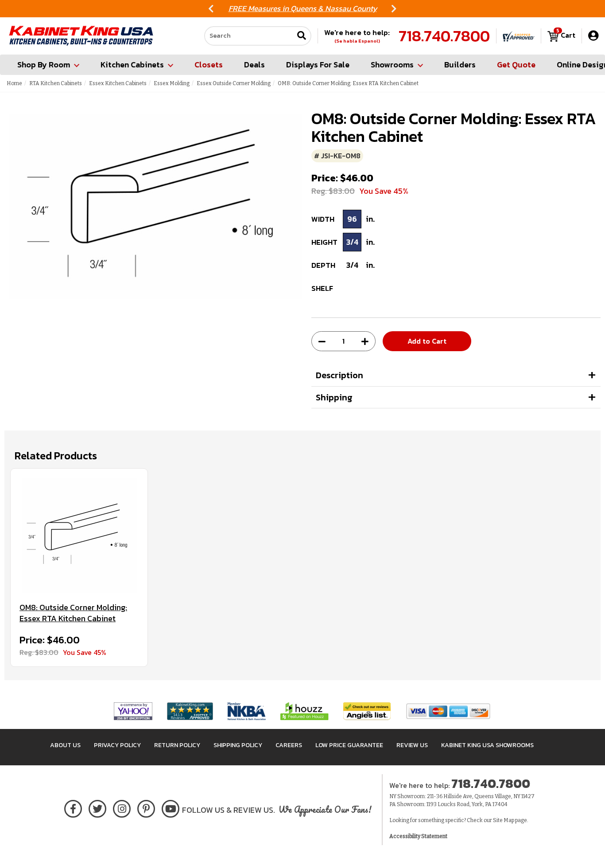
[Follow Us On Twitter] (97, 807)
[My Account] (593, 35)
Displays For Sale (317, 65)
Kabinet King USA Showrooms (487, 745)
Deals (254, 65)
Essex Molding (172, 83)
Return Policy (177, 745)
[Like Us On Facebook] (73, 807)
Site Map (503, 820)
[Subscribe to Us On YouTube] (171, 807)
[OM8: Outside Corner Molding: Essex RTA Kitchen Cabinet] (79, 535)
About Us (65, 745)
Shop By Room (43, 65)
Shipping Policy (237, 745)
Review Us (412, 745)
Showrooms (392, 65)
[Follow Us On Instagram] (122, 807)
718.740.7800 (444, 35)
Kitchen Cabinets (132, 65)
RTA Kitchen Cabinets (55, 83)
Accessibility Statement (418, 836)
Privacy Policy (117, 745)
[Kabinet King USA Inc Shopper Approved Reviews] (519, 36)
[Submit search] (301, 36)
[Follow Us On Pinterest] (146, 807)
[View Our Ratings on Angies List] (367, 710)
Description (339, 375)
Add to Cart (426, 341)
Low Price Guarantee (349, 745)
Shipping (334, 397)
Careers (288, 745)
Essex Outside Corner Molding (234, 83)
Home (14, 83)
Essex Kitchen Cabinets (118, 83)
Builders (460, 65)
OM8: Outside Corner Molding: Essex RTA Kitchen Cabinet (73, 613)
